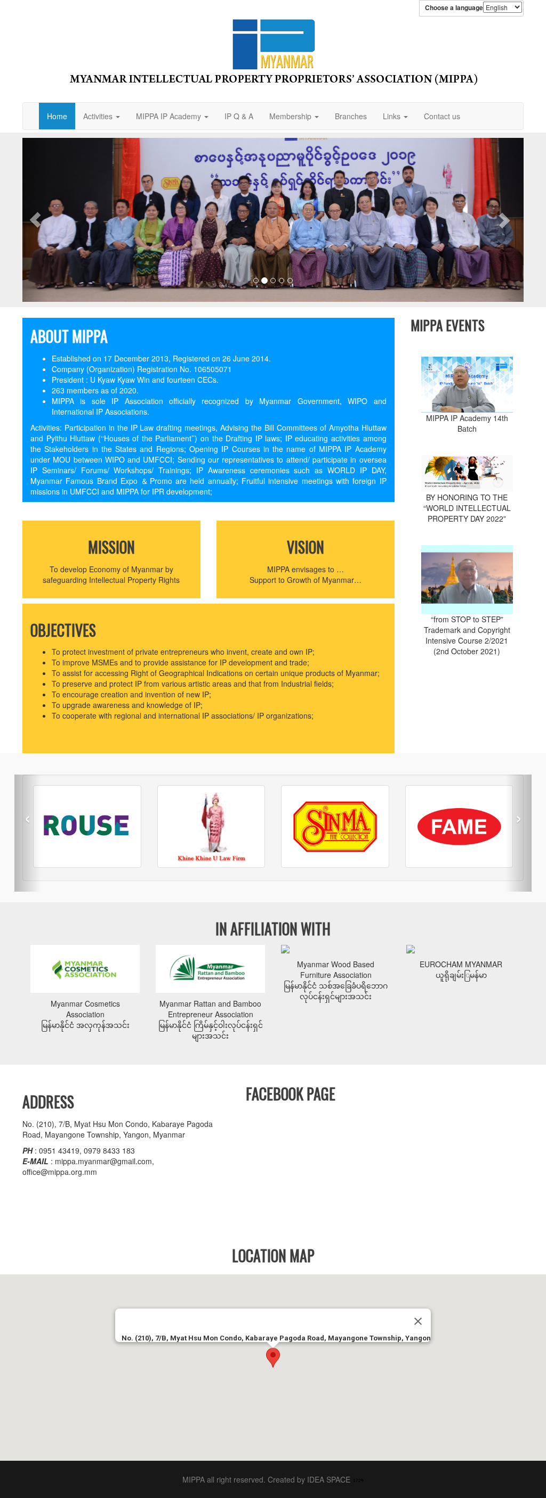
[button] (34, 220)
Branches (351, 116)
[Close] (418, 1321)
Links (393, 116)
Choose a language (454, 7)
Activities (99, 116)
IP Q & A (238, 116)
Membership (291, 116)
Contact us (442, 116)
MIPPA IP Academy (169, 116)
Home (57, 116)
